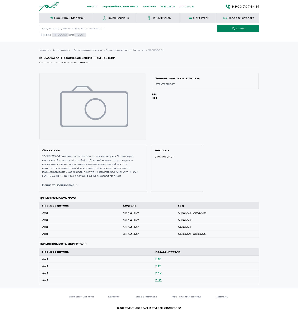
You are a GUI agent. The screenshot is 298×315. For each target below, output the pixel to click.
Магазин (149, 6)
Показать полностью (58, 184)
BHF (158, 280)
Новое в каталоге (240, 17)
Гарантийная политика (120, 6)
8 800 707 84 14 (245, 6)
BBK (158, 273)
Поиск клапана (117, 17)
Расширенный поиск (68, 17)
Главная (92, 6)
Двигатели (200, 17)
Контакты (168, 6)
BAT (158, 266)
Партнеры (187, 6)
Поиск (240, 28)
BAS (158, 259)
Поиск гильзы (161, 17)
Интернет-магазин (81, 296)
